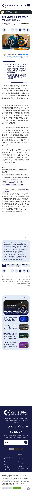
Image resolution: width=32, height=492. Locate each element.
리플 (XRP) (17, 265)
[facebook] (19, 426)
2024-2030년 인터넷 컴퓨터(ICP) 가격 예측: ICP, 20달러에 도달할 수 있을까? (10, 345)
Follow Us (20, 464)
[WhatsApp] (28, 30)
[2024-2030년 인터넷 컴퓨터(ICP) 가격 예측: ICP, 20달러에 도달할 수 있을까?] (24, 345)
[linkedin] (23, 426)
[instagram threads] (16, 426)
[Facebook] (12, 30)
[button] (28, 5)
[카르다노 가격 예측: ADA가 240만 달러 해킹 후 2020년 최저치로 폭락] (24, 319)
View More (24, 298)
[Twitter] (16, 30)
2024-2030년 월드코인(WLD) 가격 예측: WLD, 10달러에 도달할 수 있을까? (10, 326)
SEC (8, 264)
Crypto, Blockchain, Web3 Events (23, 468)
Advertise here (25, 238)
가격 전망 (6, 467)
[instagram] (12, 426)
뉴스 (5, 461)
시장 (5, 464)
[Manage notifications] (28, 488)
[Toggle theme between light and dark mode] (21, 5)
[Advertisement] (16, 387)
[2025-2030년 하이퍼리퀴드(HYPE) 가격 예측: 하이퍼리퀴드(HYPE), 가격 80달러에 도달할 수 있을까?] (24, 335)
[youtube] (27, 426)
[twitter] (5, 426)
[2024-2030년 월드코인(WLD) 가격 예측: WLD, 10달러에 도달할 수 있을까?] (24, 327)
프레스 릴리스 (7, 469)
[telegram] (9, 426)
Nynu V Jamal (7, 23)
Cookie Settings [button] (7, 488)
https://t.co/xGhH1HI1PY (14, 182)
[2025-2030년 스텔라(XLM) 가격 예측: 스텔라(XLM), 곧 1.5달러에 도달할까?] (16, 307)
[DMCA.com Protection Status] (16, 449)
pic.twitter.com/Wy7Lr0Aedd (12, 184)
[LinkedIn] (20, 30)
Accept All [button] (17, 488)
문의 (19, 461)
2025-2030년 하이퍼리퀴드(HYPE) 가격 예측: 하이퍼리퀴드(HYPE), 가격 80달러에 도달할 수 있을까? (10, 335)
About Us (20, 458)
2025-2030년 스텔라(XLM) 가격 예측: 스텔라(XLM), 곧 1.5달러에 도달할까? (16, 312)
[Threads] (24, 30)
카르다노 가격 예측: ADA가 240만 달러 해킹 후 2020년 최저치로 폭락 (10, 318)
